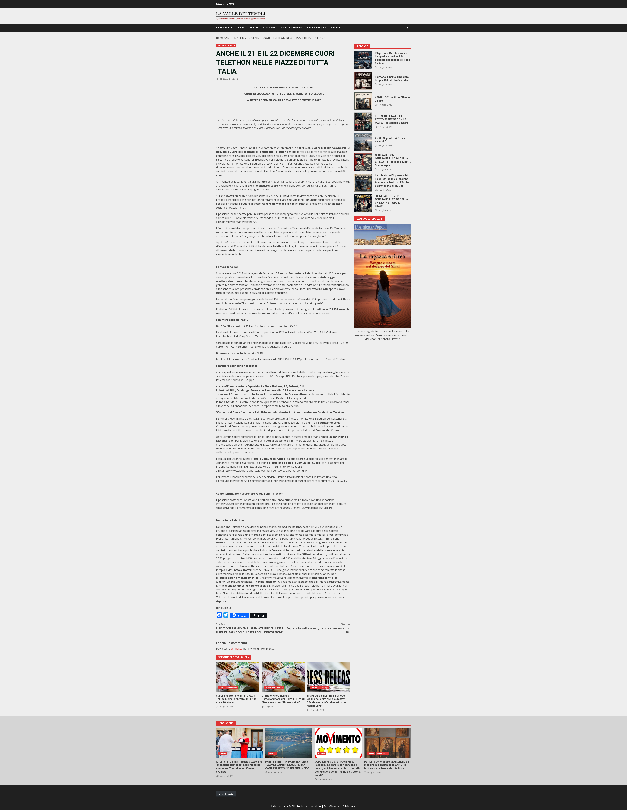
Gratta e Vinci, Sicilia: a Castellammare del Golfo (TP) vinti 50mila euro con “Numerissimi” (283, 677)
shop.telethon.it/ (324, 504)
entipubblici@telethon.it (232, 481)
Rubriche (268, 27)
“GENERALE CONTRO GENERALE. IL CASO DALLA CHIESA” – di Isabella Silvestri (363, 203)
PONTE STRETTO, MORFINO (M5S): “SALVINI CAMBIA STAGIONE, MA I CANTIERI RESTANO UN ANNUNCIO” (288, 743)
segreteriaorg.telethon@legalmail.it (272, 481)
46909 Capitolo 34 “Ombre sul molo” (363, 142)
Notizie (371, 754)
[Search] (407, 27)
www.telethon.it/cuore (234, 250)
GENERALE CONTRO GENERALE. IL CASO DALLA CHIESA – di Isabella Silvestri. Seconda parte (363, 162)
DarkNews (330, 806)
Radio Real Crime (316, 27)
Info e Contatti (226, 793)
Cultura (241, 27)
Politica (253, 27)
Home (219, 37)
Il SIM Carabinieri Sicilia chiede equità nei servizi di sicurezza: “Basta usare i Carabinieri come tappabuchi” (328, 677)
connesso (237, 648)
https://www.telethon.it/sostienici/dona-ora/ (244, 504)
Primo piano (382, 754)
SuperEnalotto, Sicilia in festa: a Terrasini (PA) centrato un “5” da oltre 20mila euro (237, 677)
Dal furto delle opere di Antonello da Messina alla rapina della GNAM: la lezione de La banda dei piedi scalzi (387, 743)
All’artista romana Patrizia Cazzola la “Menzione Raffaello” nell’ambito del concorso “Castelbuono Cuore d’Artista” (239, 743)
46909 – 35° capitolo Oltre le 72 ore (363, 101)
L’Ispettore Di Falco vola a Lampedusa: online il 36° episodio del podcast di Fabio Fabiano (363, 60)
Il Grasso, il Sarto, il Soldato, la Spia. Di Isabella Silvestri (363, 81)
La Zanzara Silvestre (291, 27)
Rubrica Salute (224, 27)
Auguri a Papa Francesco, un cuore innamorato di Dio (318, 628)
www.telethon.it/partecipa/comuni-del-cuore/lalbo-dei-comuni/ (268, 470)
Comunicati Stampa (226, 45)
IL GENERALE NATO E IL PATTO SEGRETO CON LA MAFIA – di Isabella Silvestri (363, 122)
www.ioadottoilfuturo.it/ (316, 508)
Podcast (335, 27)
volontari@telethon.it (243, 222)
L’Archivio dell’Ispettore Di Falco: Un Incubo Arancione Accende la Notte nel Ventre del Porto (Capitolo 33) (363, 183)
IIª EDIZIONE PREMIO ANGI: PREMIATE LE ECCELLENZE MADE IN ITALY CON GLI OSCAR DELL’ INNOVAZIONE (249, 628)
